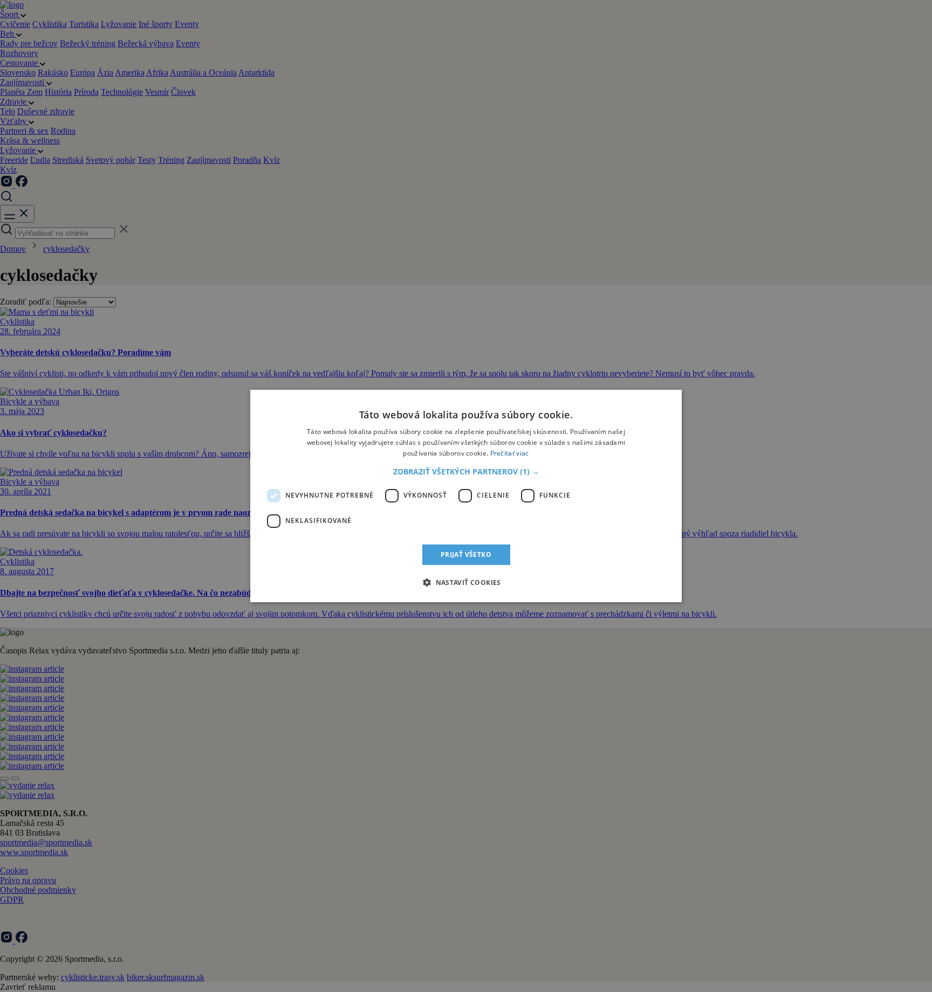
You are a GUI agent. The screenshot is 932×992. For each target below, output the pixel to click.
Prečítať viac (509, 453)
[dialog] (466, 496)
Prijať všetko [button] (466, 554)
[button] (466, 472)
